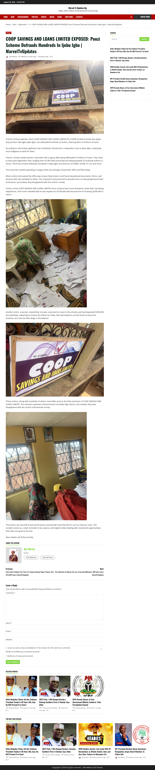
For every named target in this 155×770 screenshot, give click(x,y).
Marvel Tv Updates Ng (78, 8)
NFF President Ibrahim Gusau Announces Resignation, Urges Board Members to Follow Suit (129, 80)
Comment (10, 593)
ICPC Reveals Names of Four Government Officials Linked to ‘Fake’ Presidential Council (87, 702)
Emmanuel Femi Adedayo (49, 708)
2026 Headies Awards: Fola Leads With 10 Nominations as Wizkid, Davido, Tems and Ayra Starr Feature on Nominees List (129, 70)
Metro (52, 17)
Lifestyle (79, 17)
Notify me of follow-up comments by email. (23, 651)
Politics (35, 17)
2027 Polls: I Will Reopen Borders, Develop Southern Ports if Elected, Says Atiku (54, 702)
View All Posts (47, 557)
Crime (59, 17)
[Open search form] (131, 17)
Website (9, 639)
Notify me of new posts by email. (20, 656)
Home (6, 17)
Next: (79, 571)
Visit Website (31, 557)
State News (69, 17)
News (12, 17)
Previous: (30, 571)
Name (9, 623)
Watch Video (145, 17)
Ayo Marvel (13, 57)
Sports (43, 17)
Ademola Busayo (14, 708)
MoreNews (87, 767)
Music (95, 743)
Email (8, 631)
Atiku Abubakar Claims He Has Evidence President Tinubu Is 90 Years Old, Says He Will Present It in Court (21, 702)
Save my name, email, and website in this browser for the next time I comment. (39, 648)
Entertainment (23, 17)
